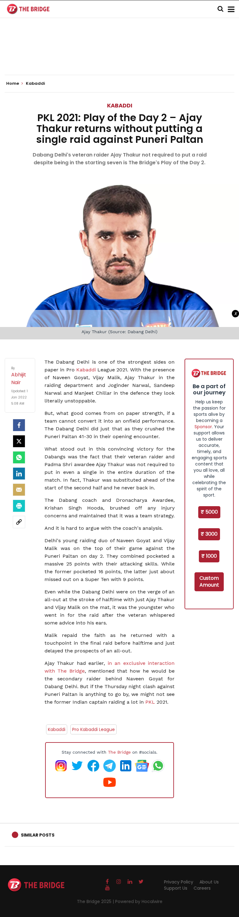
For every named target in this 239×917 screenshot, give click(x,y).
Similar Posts (37, 835)
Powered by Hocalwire (138, 901)
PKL (151, 702)
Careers (202, 888)
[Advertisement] (119, 55)
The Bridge (119, 752)
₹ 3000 (209, 534)
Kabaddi (119, 105)
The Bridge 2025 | (96, 901)
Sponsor (203, 427)
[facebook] (19, 425)
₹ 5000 (209, 511)
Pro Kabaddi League (93, 729)
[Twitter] (19, 441)
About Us (209, 882)
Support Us (175, 888)
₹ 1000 (209, 556)
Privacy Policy (178, 882)
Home (13, 83)
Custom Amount (209, 581)
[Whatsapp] (19, 457)
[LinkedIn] (19, 473)
